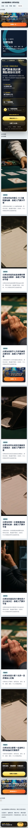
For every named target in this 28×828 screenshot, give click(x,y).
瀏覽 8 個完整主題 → (8, 54)
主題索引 (4, 812)
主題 (6, 6)
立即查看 (20, 824)
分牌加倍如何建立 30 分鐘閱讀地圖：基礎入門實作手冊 (14, 200)
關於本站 (16, 812)
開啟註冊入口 (14, 118)
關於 (14, 6)
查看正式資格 (14, 773)
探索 (3, 6)
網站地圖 (23, 812)
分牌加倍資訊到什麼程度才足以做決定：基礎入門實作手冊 (14, 601)
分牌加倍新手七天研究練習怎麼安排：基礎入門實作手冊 (14, 353)
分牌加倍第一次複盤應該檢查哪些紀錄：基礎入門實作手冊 (14, 524)
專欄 (10, 6)
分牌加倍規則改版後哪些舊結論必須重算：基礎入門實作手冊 (14, 277)
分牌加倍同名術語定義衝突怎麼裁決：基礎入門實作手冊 (14, 447)
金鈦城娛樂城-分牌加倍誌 (10, 2)
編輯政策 (10, 812)
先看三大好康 (14, 123)
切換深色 (20, 6)
